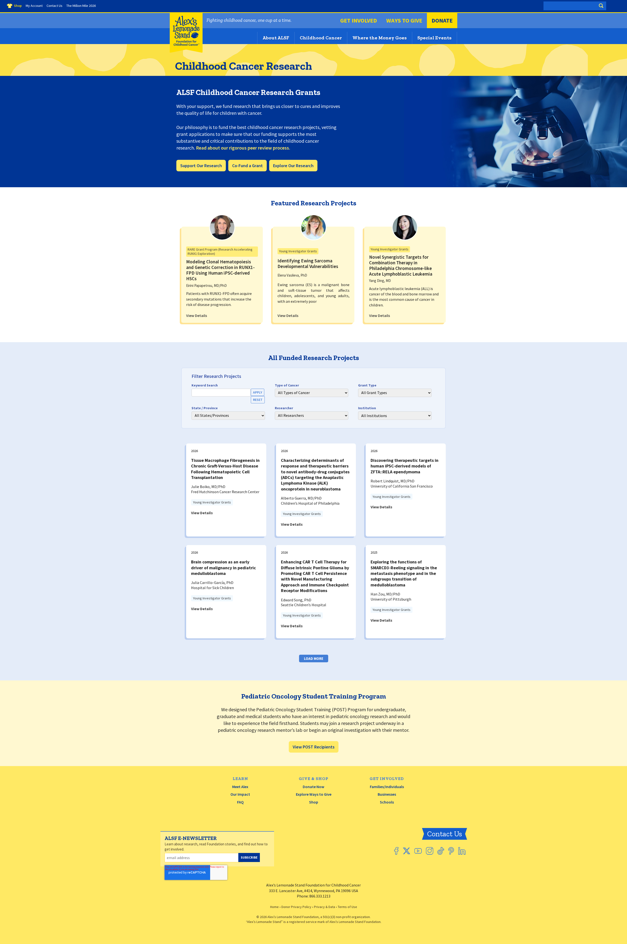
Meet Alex (240, 786)
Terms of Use (347, 907)
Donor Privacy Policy (296, 907)
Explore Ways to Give (313, 794)
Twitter (406, 851)
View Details (196, 315)
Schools (387, 802)
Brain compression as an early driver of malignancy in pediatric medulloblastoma (223, 567)
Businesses (387, 794)
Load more (313, 658)
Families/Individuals (387, 786)
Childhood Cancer (321, 38)
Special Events (434, 38)
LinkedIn (462, 851)
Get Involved (358, 20)
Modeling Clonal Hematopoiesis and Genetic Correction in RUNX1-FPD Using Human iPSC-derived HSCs (220, 270)
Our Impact (240, 794)
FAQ (240, 802)
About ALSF (276, 38)
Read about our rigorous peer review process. (243, 148)
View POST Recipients (314, 747)
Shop (313, 802)
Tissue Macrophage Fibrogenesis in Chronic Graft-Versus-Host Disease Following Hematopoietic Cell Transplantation (225, 468)
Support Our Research (201, 165)
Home (274, 907)
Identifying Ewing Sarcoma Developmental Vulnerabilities (307, 263)
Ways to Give (404, 20)
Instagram (429, 851)
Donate (442, 20)
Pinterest (451, 851)
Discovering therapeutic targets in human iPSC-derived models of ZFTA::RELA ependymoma (404, 466)
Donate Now (313, 786)
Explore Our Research (293, 165)
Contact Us (444, 833)
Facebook (396, 851)
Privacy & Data (324, 907)
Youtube (418, 851)
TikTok (440, 851)
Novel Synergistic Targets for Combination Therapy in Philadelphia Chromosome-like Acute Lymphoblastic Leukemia (400, 265)
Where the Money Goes (379, 38)
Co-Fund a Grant (247, 165)
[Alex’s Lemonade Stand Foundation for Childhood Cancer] (186, 51)
